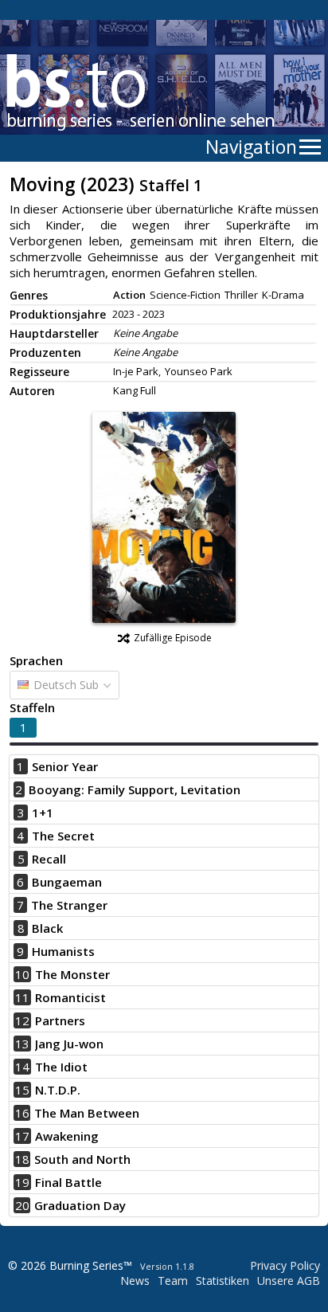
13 (22, 1044)
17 (22, 1136)
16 (22, 1113)
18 (22, 1159)
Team (173, 1280)
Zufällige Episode (173, 637)
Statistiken (222, 1280)
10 (22, 974)
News (135, 1280)
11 (22, 997)
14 (22, 1067)
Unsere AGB (288, 1280)
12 (22, 1020)
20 (22, 1205)
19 (22, 1182)
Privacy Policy (285, 1265)
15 (22, 1090)
